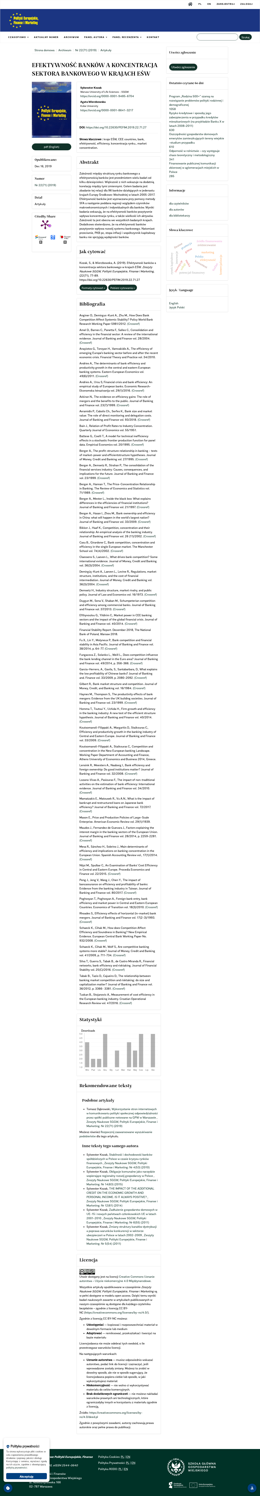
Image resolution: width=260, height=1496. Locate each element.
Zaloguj (246, 4)
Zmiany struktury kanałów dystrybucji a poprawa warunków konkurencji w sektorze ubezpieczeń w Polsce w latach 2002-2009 (121, 1231)
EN (209, 4)
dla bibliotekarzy (179, 215)
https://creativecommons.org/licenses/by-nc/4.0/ (116, 1312)
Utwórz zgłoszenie (183, 67)
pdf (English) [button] (51, 146)
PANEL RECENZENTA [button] (126, 37)
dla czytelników (179, 203)
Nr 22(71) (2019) (86, 50)
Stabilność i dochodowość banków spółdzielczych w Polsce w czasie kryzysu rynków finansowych (119, 1159)
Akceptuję (26, 1476)
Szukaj (245, 37)
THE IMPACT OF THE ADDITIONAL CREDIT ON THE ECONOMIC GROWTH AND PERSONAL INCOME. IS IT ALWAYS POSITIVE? (120, 1193)
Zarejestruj (226, 4)
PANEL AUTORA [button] (94, 37)
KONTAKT (153, 37)
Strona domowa (44, 50)
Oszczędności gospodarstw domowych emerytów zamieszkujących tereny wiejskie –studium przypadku (196, 138)
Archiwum (64, 50)
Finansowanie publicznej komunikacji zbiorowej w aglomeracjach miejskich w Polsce (194, 168)
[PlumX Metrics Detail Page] (45, 224)
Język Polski (177, 307)
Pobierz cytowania (121, 287)
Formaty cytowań (93, 287)
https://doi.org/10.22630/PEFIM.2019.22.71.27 (116, 127)
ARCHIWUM (71, 37)
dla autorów (176, 209)
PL (200, 4)
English (173, 303)
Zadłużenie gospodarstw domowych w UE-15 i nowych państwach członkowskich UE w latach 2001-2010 (121, 1214)
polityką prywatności (16, 1467)
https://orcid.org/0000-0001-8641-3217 (106, 110)
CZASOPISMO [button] (17, 37)
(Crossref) (133, 324)
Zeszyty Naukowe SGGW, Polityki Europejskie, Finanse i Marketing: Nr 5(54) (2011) (120, 1239)
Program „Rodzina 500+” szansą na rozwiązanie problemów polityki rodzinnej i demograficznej (196, 100)
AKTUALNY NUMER (46, 37)
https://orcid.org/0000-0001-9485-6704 (107, 96)
